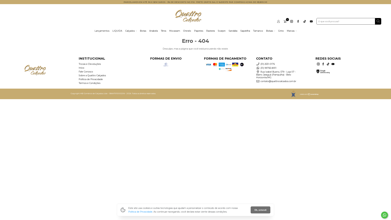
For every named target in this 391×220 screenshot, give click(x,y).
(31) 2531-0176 (267, 64)
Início (81, 67)
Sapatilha (245, 30)
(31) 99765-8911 (268, 68)
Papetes (198, 30)
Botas (143, 30)
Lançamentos (102, 30)
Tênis (163, 30)
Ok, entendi (260, 210)
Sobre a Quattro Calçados (92, 75)
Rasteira (210, 30)
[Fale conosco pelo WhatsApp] (384, 215)
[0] (285, 21)
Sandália (233, 30)
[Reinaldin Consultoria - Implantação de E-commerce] (293, 93)
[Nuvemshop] (309, 95)
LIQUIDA (117, 30)
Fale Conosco (86, 71)
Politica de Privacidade (140, 211)
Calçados (130, 30)
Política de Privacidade (91, 79)
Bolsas (269, 30)
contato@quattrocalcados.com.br (278, 81)
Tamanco (258, 30)
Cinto (281, 30)
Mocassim (174, 30)
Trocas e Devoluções (90, 64)
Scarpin (222, 30)
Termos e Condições (89, 83)
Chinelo (187, 30)
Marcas (290, 30)
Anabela (153, 30)
